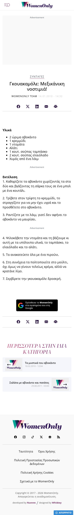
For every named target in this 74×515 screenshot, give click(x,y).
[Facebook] (18, 106)
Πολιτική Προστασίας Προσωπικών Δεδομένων (37, 462)
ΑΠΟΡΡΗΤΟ (65, 512)
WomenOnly (37, 425)
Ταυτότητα (26, 451)
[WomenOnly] (37, 5)
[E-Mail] (46, 106)
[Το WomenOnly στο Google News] (50, 437)
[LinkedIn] (37, 106)
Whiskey (56, 502)
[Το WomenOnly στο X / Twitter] (41, 437)
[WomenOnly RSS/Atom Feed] (58, 437)
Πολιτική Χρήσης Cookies (37, 472)
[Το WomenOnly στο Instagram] (24, 437)
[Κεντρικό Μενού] (7, 5)
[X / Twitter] (27, 106)
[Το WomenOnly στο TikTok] (33, 437)
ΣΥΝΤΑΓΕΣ (37, 77)
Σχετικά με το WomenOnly (37, 481)
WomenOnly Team (24, 96)
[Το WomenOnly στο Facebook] (15, 437)
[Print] (55, 106)
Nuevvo (31, 502)
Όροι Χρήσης (46, 451)
